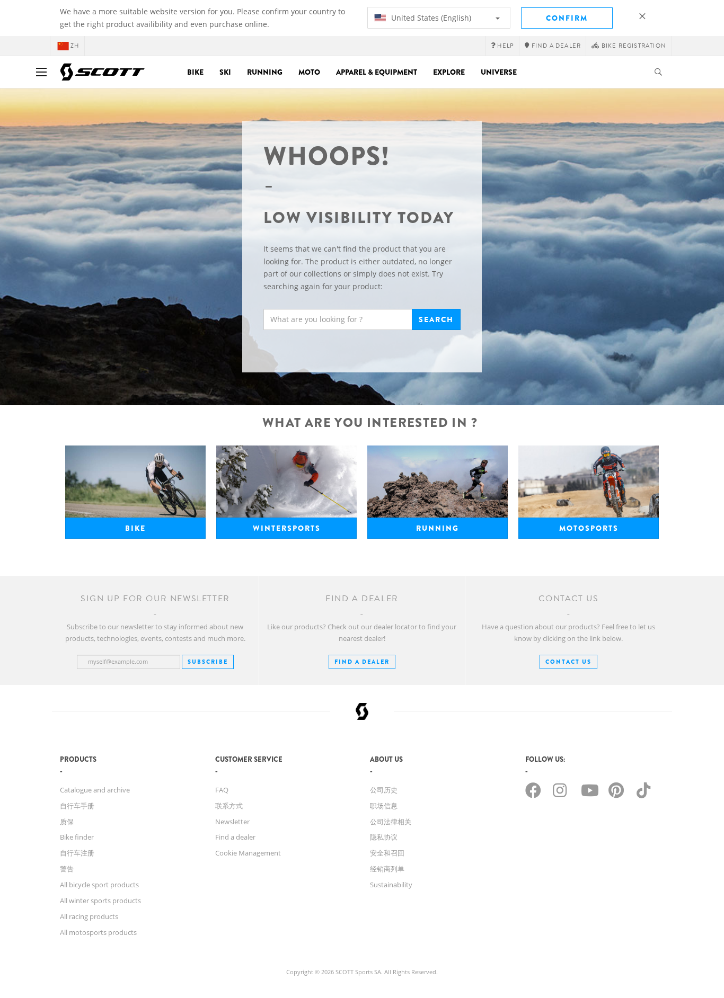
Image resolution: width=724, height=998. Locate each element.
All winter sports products (100, 900)
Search (436, 319)
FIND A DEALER (362, 661)
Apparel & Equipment (376, 72)
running (437, 528)
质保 (67, 821)
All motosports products (98, 932)
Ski (225, 72)
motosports (589, 528)
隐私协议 (384, 837)
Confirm (567, 18)
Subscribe (208, 661)
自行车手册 (77, 805)
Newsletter (232, 821)
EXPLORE (449, 72)
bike (135, 528)
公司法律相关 (390, 821)
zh (74, 45)
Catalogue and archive (95, 790)
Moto (309, 72)
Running (264, 72)
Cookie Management (248, 853)
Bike (195, 72)
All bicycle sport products (99, 884)
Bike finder (77, 837)
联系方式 (229, 805)
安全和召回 (387, 853)
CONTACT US (568, 661)
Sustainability (391, 884)
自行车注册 (77, 853)
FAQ (221, 790)
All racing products (89, 916)
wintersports (287, 528)
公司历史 (384, 790)
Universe (499, 72)
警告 (67, 869)
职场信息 (384, 805)
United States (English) (430, 18)
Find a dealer (235, 837)
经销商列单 (387, 869)
